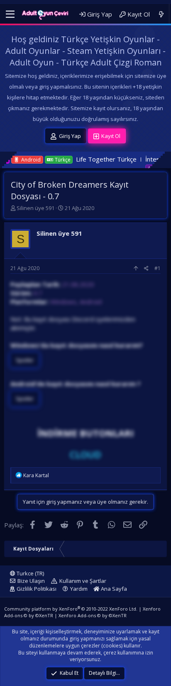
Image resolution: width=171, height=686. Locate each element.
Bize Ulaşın (31, 581)
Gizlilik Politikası (36, 588)
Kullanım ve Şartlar (82, 581)
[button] (10, 14)
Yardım (79, 588)
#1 (157, 268)
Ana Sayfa (113, 588)
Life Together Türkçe (91, 159)
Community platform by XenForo (70, 609)
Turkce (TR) (29, 573)
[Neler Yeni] (161, 14)
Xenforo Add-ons (93, 615)
